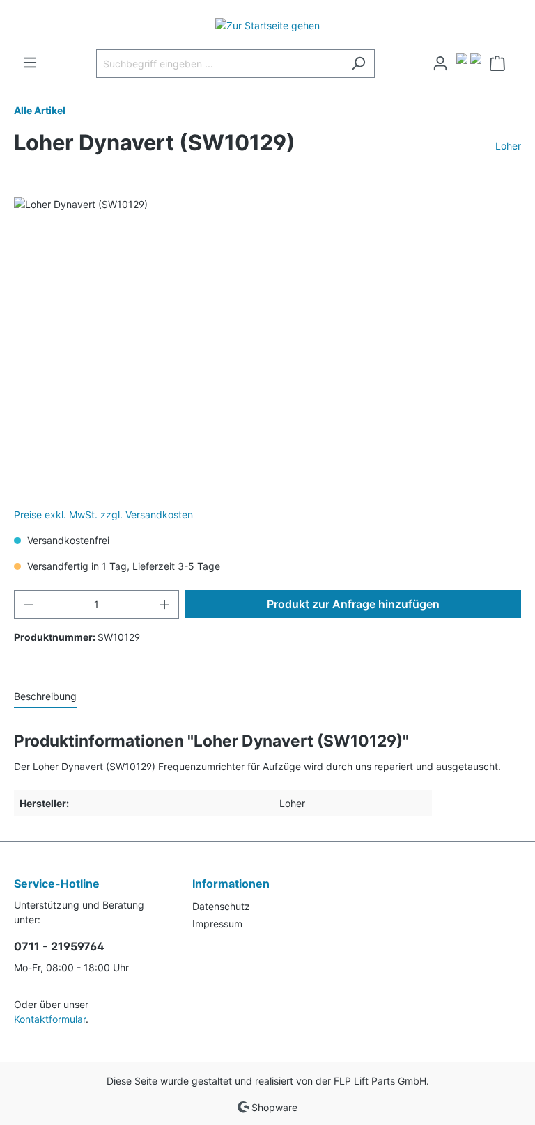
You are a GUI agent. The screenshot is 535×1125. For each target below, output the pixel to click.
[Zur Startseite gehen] (267, 25)
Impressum (217, 923)
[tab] (45, 695)
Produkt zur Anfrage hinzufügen (353, 604)
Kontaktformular (50, 1019)
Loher (508, 146)
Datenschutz (221, 906)
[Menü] (30, 62)
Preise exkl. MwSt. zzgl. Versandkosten (103, 514)
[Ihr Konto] (440, 63)
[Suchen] (358, 63)
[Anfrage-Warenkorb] (501, 63)
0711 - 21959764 (59, 946)
